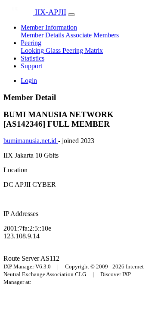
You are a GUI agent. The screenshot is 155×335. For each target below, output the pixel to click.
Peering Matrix (82, 50)
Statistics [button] (32, 58)
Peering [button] (31, 42)
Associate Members (92, 35)
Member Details (43, 35)
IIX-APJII (49, 12)
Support (31, 66)
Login (29, 80)
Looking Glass (41, 50)
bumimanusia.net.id (30, 140)
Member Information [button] (49, 27)
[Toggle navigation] (71, 14)
